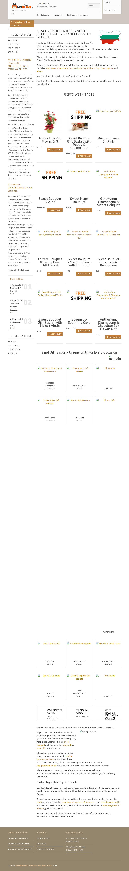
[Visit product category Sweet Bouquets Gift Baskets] (79, 672)
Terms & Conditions (18, 843)
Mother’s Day (79, 68)
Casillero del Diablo (110, 802)
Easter (40, 71)
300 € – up (12, 52)
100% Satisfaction (18, 838)
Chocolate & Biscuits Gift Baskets (77, 802)
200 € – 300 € (14, 48)
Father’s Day (93, 68)
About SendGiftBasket (20, 849)
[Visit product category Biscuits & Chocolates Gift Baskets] (50, 365)
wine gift (41, 748)
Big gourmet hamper (47, 765)
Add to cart (56, 149)
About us (84, 15)
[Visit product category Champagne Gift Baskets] (79, 365)
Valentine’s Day (64, 68)
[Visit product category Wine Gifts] (108, 672)
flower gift (67, 745)
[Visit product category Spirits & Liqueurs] (50, 672)
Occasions (58, 15)
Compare (52, 6)
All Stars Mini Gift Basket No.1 (16, 322)
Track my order (45, 849)
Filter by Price (21, 34)
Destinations (73, 15)
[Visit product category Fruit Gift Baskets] (50, 640)
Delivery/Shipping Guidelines (76, 840)
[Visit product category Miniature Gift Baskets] (108, 640)
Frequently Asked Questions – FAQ (75, 848)
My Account (42, 6)
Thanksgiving (107, 68)
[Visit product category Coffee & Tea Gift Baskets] (50, 397)
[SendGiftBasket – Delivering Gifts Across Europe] (22, 4)
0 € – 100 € (13, 40)
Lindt (39, 802)
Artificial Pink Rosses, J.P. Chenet (16, 288)
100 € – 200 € (14, 44)
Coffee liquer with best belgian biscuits (16, 305)
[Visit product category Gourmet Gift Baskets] (79, 640)
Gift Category (42, 15)
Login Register (43, 3)
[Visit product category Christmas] (108, 365)
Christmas (51, 68)
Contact (41, 843)
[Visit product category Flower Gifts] (108, 397)
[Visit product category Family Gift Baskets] (79, 397)
